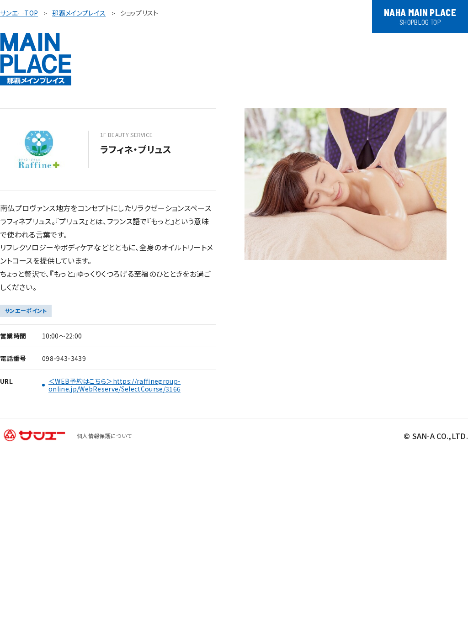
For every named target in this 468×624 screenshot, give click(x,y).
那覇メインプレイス (79, 12)
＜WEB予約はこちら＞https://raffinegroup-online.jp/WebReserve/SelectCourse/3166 (114, 385)
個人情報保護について (104, 435)
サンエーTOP (19, 12)
